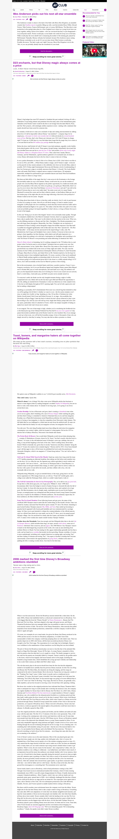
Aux (85, 10)
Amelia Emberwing (19, 71)
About (32, 825)
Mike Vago (17, 346)
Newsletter (95, 10)
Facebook (63, 825)
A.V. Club (19, 1)
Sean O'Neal (18, 16)
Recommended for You (91, 13)
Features (18, 19)
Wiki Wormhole (26, 350)
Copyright (70, 825)
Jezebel (25, 1)
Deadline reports (30, 25)
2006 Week (25, 572)
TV (39, 10)
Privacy (77, 825)
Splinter (31, 1)
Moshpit (43, 1)
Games (65, 10)
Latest (22, 10)
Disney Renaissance (55, 620)
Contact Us (85, 825)
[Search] (13, 10)
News (31, 10)
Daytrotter (37, 1)
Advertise (47, 825)
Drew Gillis (17, 567)
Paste (14, 1)
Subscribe (76, 10)
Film (47, 10)
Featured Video (88, 42)
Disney (24, 75)
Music (55, 10)
